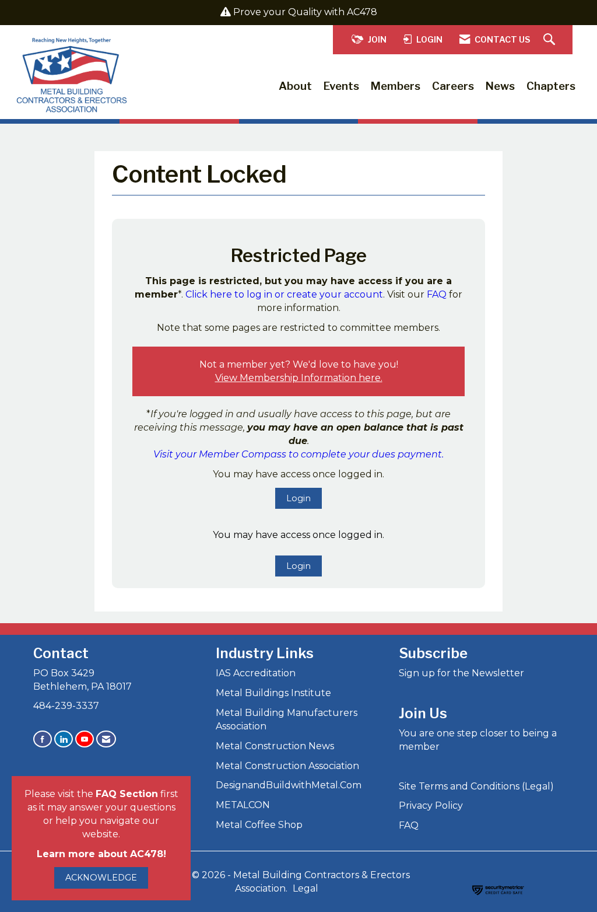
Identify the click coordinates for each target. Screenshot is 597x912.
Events (341, 86)
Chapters (550, 86)
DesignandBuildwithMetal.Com (288, 785)
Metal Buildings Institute (273, 692)
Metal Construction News (275, 746)
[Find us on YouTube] (84, 739)
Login (298, 498)
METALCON (243, 804)
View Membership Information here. (298, 377)
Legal (305, 888)
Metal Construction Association (287, 765)
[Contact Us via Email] (106, 739)
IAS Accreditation (256, 673)
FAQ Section (127, 793)
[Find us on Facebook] (42, 739)
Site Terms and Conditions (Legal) (476, 786)
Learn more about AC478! (101, 853)
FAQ (437, 294)
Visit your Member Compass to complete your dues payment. (298, 454)
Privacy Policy (431, 805)
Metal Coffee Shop (259, 824)
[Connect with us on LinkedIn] (63, 739)
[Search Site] (550, 40)
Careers (453, 86)
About (295, 86)
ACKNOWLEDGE (101, 877)
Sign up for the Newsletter (461, 673)
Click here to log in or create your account (284, 294)
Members (395, 86)
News (500, 86)
